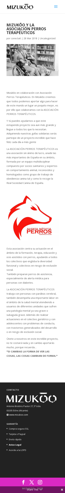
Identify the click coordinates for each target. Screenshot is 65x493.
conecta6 (16, 38)
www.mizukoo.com (18, 414)
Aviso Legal (15, 444)
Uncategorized (48, 38)
